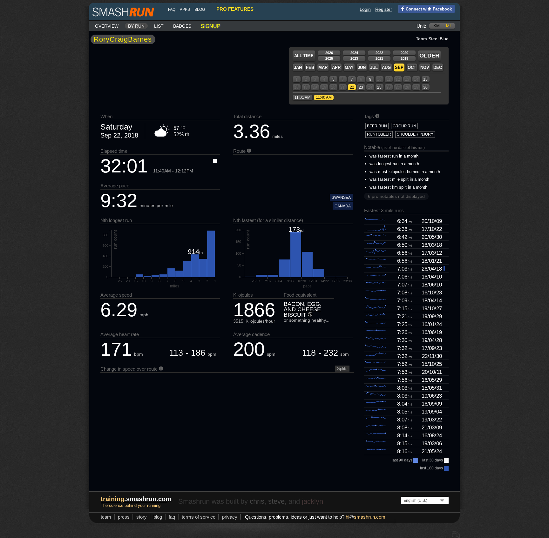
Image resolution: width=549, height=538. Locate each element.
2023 (354, 58)
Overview (107, 26)
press (124, 517)
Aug (386, 67)
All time (304, 55)
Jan (298, 67)
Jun (362, 67)
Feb (310, 67)
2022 (379, 53)
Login (365, 9)
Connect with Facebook (429, 9)
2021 (379, 58)
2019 (404, 58)
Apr (336, 67)
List (159, 26)
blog (199, 9)
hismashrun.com (365, 517)
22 (352, 87)
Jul (374, 67)
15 (425, 79)
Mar (323, 67)
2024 (354, 53)
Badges (182, 26)
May (349, 67)
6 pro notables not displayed (396, 196)
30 (425, 87)
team (106, 517)
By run (136, 26)
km (436, 26)
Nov (424, 67)
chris (257, 501)
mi (448, 26)
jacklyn (312, 501)
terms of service (198, 517)
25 (379, 87)
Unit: (421, 26)
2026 (329, 53)
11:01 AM (302, 97)
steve (276, 501)
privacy (229, 517)
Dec (437, 67)
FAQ (171, 9)
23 (361, 87)
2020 (404, 53)
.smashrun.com (136, 498)
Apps (185, 9)
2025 (329, 58)
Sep (399, 67)
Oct (412, 67)
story (141, 517)
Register (383, 9)
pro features (235, 9)
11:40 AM (324, 97)
